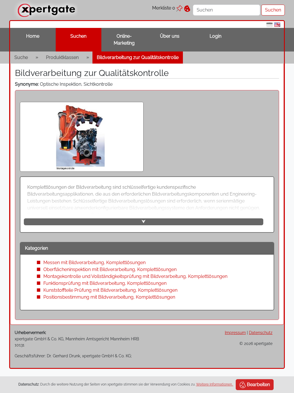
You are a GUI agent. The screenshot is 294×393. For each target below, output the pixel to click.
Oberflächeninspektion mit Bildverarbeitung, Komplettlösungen (110, 269)
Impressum (235, 332)
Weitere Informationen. (214, 384)
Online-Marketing (124, 39)
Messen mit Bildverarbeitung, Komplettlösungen (94, 262)
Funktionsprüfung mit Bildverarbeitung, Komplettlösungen (105, 283)
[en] (277, 24)
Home (32, 36)
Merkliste (163, 8)
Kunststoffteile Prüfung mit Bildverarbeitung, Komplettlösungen (110, 290)
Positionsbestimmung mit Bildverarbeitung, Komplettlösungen (109, 297)
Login (215, 36)
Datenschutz (260, 332)
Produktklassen (62, 57)
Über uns (169, 36)
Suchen (78, 36)
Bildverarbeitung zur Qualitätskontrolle (138, 57)
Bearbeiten (258, 384)
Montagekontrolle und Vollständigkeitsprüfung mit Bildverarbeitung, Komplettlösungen (135, 276)
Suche (21, 57)
